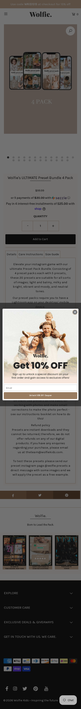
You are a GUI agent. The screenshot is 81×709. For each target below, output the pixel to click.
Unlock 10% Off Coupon (40, 395)
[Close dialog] (75, 312)
